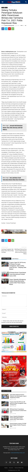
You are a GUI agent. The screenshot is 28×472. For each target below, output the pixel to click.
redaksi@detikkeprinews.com (18, 452)
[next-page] (5, 288)
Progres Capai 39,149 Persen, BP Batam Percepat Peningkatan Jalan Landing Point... (18, 403)
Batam (11, 5)
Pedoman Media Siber (19, 467)
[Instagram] (10, 462)
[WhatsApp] (12, 28)
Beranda (3, 5)
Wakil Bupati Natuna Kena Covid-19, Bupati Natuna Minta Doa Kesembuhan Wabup (20, 251)
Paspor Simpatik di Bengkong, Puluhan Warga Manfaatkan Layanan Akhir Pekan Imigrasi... (17, 418)
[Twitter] (6, 28)
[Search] (26, 2)
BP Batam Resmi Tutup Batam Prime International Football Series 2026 (17, 274)
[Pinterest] (9, 28)
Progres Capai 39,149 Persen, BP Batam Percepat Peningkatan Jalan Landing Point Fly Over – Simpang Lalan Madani (17, 266)
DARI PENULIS (15, 258)
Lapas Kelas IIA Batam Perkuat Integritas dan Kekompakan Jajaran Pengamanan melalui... (18, 396)
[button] (2, 2)
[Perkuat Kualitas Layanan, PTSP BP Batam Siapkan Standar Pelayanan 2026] (5, 425)
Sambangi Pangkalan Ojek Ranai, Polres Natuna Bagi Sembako (7, 251)
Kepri (7, 5)
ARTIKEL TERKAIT (6, 258)
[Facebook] (2, 28)
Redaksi (6, 467)
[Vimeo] (17, 462)
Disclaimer (11, 467)
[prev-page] (2, 288)
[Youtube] (21, 462)
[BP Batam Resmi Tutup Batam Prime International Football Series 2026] (5, 274)
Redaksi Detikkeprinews (9, 25)
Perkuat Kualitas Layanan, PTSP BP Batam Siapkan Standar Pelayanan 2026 (18, 425)
